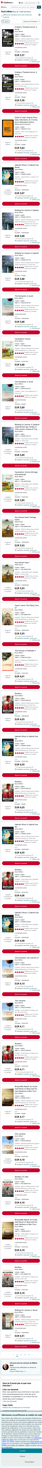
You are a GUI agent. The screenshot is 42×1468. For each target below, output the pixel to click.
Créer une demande (9, 1401)
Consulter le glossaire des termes (14, 1411)
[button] (35, 62)
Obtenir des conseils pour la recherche (16, 1407)
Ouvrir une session (30, 3)
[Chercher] (39, 7)
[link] (39, 14)
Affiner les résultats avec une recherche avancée (17, 16)
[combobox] (23, 7)
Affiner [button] (6, 21)
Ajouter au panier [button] (21, 66)
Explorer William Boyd (16, 1371)
